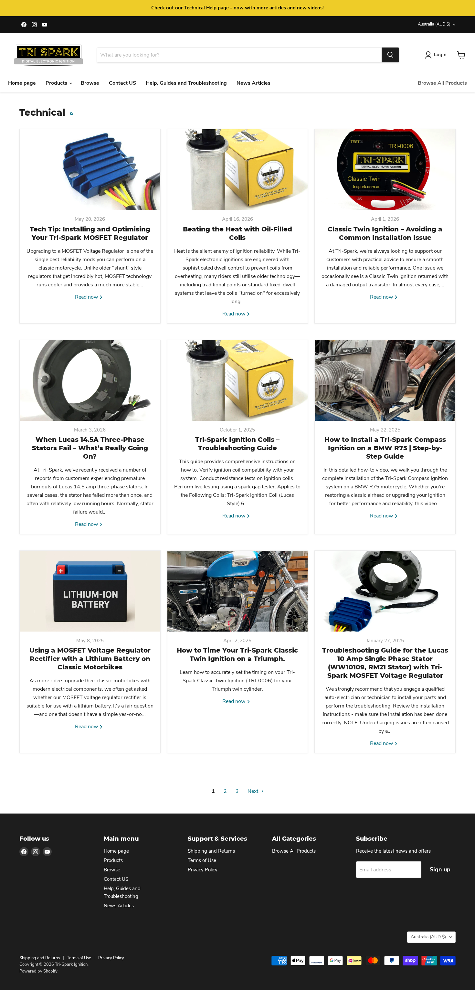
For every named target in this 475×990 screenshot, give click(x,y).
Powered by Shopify (38, 971)
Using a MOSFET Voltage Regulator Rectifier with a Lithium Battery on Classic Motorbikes (90, 658)
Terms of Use (202, 860)
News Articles (253, 83)
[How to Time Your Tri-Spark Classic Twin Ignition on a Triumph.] (237, 591)
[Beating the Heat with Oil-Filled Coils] (237, 169)
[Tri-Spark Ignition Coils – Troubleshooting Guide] (237, 380)
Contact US (122, 83)
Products (57, 83)
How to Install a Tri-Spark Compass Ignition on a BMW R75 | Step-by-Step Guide (385, 448)
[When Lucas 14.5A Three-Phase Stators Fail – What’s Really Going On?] (90, 380)
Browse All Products (442, 83)
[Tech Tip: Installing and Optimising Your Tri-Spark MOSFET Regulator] (90, 169)
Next (253, 791)
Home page (22, 83)
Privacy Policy (202, 870)
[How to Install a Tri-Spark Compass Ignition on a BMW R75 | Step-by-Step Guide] (385, 380)
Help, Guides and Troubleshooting (186, 83)
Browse (90, 83)
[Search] (390, 55)
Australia (434, 24)
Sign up (440, 869)
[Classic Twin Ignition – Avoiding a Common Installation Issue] (385, 169)
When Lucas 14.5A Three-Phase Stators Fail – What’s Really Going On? (90, 448)
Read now (87, 297)
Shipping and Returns (211, 851)
